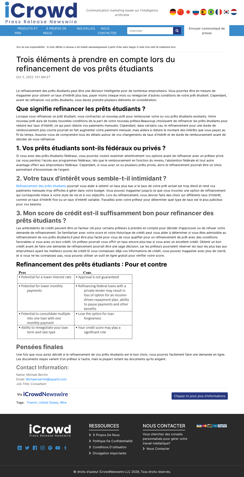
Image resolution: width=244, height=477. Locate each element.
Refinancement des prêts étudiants (41, 186)
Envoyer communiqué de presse (207, 30)
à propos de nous (106, 435)
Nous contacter (107, 30)
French (32, 402)
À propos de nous (55, 30)
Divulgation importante (109, 453)
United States (48, 402)
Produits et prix (26, 30)
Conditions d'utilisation (109, 447)
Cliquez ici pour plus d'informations (199, 396)
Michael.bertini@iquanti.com (46, 379)
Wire (63, 402)
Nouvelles (86, 28)
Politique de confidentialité (112, 441)
